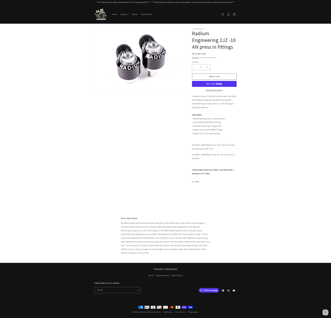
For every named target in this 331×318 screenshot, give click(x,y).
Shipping (195, 58)
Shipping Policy (162, 275)
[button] (124, 14)
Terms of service (180, 312)
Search (151, 275)
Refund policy (168, 312)
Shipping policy (193, 312)
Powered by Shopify (154, 312)
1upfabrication (143, 312)
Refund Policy (177, 275)
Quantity (195, 62)
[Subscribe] (138, 290)
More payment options (214, 90)
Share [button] (197, 181)
